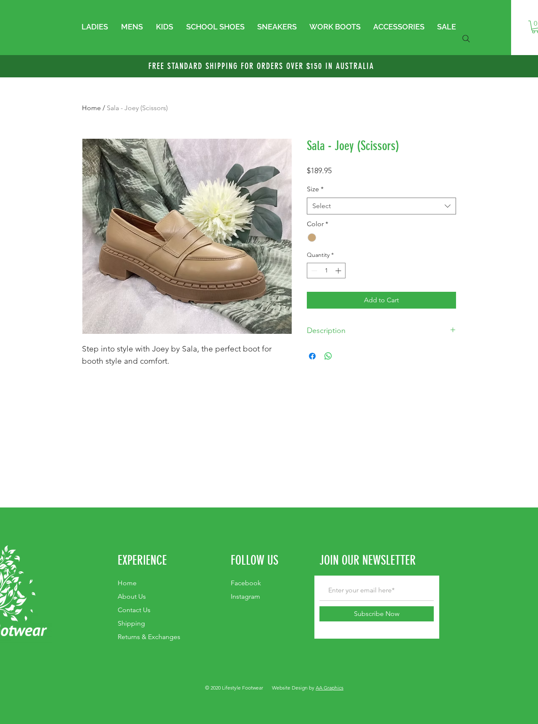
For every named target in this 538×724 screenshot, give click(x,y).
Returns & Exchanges (149, 637)
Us (134, 610)
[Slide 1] (269, 56)
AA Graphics (329, 687)
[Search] (466, 39)
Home (91, 108)
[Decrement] (313, 270)
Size (315, 189)
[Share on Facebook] (312, 356)
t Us (132, 596)
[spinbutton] (326, 270)
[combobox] (381, 206)
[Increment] (339, 270)
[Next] (490, 66)
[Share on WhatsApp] (328, 356)
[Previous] (47, 66)
